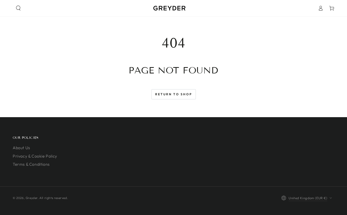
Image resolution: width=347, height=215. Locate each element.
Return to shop (173, 94)
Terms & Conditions (31, 164)
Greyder (32, 198)
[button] (18, 8)
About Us (21, 147)
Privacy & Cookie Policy (35, 156)
